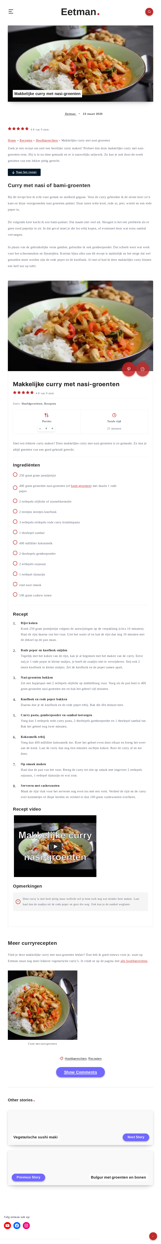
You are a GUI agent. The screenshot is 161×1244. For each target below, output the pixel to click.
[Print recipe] (142, 369)
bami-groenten (81, 485)
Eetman (78, 11)
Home (12, 140)
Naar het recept (26, 172)
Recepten (26, 140)
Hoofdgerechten (47, 140)
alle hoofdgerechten (134, 961)
